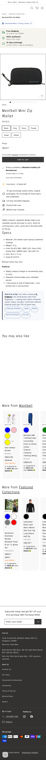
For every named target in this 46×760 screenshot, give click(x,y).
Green (6, 135)
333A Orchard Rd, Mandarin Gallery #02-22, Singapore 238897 (19, 639)
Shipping (15, 155)
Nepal (34, 308)
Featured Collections (17, 14)
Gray (15, 128)
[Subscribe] (38, 621)
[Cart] (37, 8)
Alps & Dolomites (13, 315)
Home (4, 14)
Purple (33, 128)
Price (4, 143)
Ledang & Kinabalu (13, 308)
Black (6, 128)
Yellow (16, 135)
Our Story (6, 675)
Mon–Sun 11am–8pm (10, 644)
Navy (24, 128)
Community (6, 685)
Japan (26, 308)
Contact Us (6, 669)
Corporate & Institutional (12, 680)
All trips (26, 315)
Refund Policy (7, 696)
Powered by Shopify (30, 753)
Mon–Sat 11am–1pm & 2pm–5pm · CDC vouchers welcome (21, 657)
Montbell (5, 121)
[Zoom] (42, 96)
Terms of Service (9, 691)
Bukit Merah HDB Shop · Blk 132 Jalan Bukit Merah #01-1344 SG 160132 (22, 651)
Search (5, 702)
